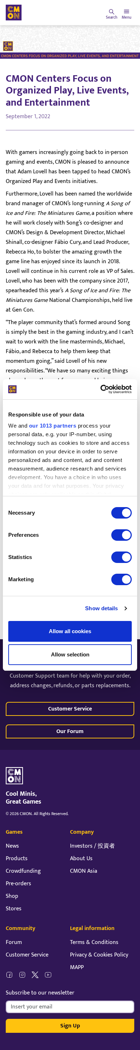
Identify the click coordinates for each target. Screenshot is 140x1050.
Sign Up (70, 1026)
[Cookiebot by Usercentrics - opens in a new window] (101, 389)
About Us (81, 858)
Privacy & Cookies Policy (99, 955)
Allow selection (70, 654)
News (12, 846)
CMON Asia (83, 871)
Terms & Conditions (94, 942)
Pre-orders (18, 883)
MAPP (77, 967)
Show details (101, 608)
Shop (12, 896)
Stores (14, 909)
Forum (14, 942)
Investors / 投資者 (92, 846)
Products (17, 858)
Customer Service (70, 709)
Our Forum (70, 731)
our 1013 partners (52, 426)
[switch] (121, 535)
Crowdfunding (23, 871)
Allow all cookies (70, 631)
